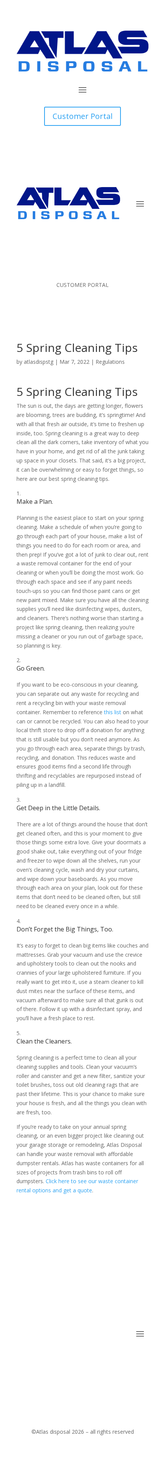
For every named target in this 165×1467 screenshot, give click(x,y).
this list (112, 712)
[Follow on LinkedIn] (127, 1357)
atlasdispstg (38, 361)
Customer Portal (82, 116)
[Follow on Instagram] (142, 1357)
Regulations (110, 361)
